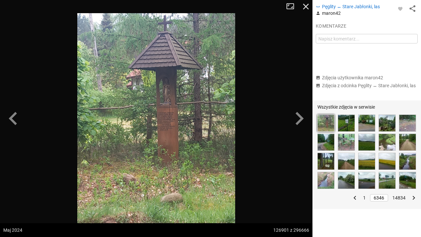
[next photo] (299, 118)
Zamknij (305, 6)
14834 (399, 197)
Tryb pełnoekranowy (292, 6)
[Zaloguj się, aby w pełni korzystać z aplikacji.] (400, 8)
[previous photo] (13, 118)
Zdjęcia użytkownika (352, 77)
